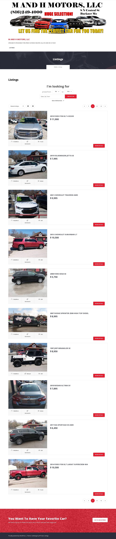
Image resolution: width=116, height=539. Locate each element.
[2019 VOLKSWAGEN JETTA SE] (27, 164)
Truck (41, 141)
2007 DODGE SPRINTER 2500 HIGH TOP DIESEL (69, 313)
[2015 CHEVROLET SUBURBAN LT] (27, 243)
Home (55, 67)
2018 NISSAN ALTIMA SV (60, 385)
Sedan (41, 181)
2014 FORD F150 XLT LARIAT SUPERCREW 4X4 (69, 464)
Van (42, 334)
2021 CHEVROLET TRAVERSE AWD (64, 195)
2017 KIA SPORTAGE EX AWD (62, 425)
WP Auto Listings (43, 536)
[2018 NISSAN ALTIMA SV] (27, 394)
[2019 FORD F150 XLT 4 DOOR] (27, 125)
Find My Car (70, 96)
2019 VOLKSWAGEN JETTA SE (62, 155)
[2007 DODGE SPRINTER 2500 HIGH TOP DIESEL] (27, 320)
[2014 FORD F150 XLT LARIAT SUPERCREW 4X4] (27, 473)
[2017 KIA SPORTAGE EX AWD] (27, 434)
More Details (99, 145)
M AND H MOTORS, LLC (19, 39)
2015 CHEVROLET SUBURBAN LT (63, 234)
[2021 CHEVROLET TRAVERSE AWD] (27, 204)
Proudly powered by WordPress (17, 536)
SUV (42, 220)
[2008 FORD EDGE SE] (27, 283)
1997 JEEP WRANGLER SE (60, 348)
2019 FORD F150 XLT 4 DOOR (62, 116)
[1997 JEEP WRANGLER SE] (27, 357)
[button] (56, 91)
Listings (12, 47)
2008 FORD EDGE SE (58, 274)
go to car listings (100, 520)
